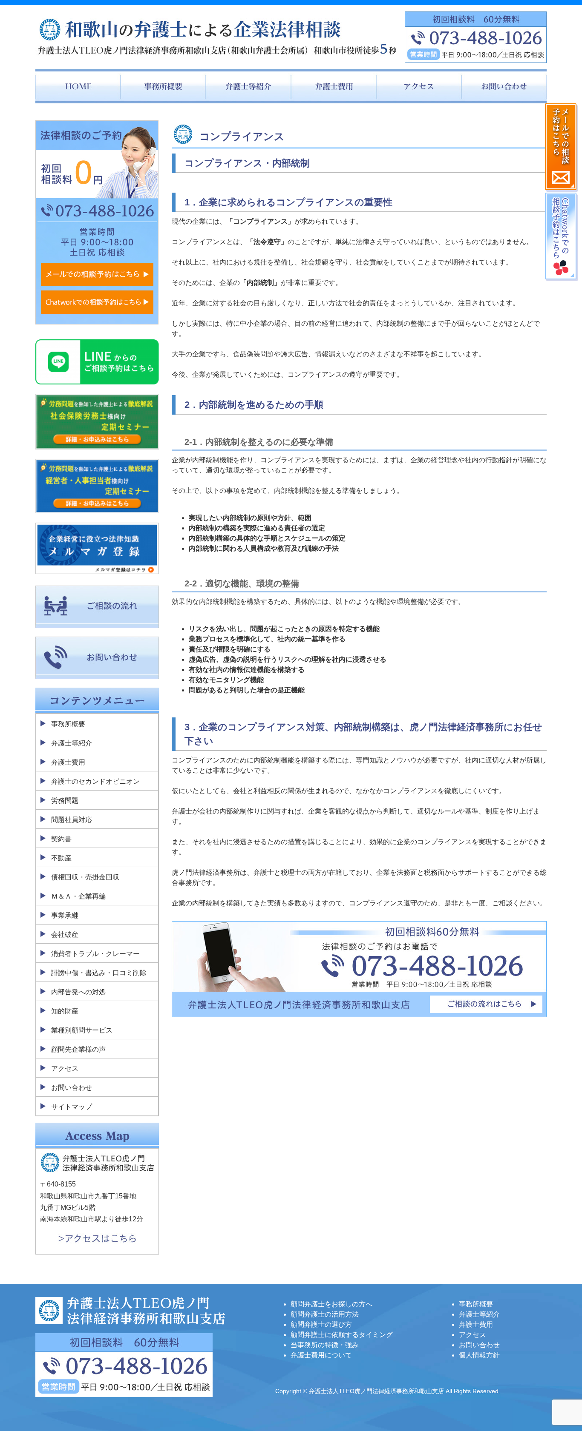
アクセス (64, 1068)
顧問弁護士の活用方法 (325, 1314)
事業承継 (64, 915)
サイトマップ (71, 1106)
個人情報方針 (479, 1355)
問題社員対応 (71, 819)
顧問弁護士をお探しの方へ (331, 1304)
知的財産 (64, 1011)
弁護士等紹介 (71, 743)
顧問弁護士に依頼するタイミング (342, 1334)
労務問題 (64, 800)
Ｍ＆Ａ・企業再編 (78, 896)
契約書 (61, 838)
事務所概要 (68, 724)
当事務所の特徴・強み (325, 1344)
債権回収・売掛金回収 (85, 877)
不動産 (61, 858)
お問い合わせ (71, 1087)
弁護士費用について (321, 1355)
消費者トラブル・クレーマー (95, 953)
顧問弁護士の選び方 (321, 1324)
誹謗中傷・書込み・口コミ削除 (99, 972)
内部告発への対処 (78, 992)
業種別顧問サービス (81, 1030)
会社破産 (64, 934)
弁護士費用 (68, 762)
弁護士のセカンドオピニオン (95, 781)
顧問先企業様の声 (78, 1049)
